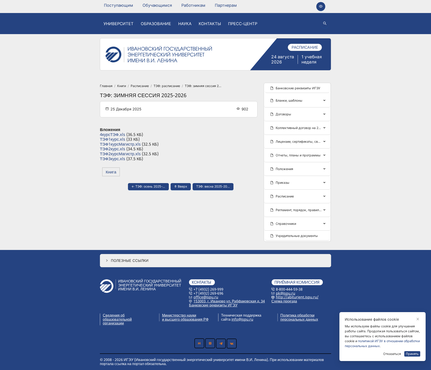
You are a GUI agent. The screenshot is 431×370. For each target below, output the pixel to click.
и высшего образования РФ (185, 319)
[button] (215, 260)
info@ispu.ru (242, 319)
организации (113, 323)
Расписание (140, 86)
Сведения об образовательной (117, 317)
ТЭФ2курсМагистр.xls (120, 153)
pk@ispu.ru (285, 293)
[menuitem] (118, 5)
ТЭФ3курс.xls (112, 158)
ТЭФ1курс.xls (112, 139)
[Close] (417, 319)
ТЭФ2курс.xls (112, 148)
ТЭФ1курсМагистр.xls (120, 144)
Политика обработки (297, 315)
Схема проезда (284, 301)
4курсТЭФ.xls (112, 134)
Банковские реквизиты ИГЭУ (213, 305)
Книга (111, 172)
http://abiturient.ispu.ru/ (297, 297)
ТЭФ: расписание (167, 86)
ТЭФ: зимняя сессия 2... (203, 86)
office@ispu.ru (206, 297)
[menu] (170, 5)
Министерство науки (179, 315)
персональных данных (299, 319)
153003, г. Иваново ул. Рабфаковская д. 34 (229, 301)
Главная (106, 86)
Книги (121, 86)
